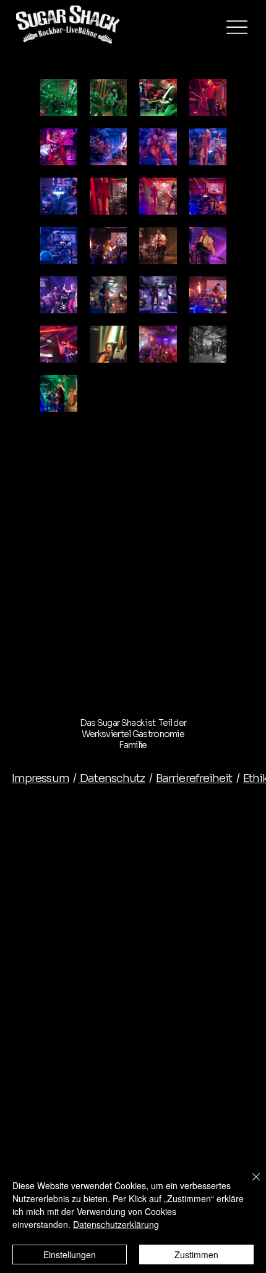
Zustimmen (196, 1254)
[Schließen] (249, 1184)
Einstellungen (69, 1254)
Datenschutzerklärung (116, 1224)
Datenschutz (111, 778)
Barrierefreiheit (194, 778)
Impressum (40, 778)
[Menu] (236, 27)
